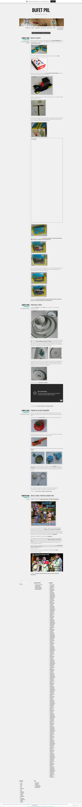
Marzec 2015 (52, 737)
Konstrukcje (26, 41)
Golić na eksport (37, 585)
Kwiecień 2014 (52, 750)
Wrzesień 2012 (52, 771)
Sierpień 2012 (52, 772)
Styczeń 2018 (52, 699)
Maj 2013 (51, 762)
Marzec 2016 (52, 724)
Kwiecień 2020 (52, 669)
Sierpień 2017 (52, 705)
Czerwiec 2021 (52, 653)
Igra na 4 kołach (35, 38)
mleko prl (39, 491)
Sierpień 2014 (52, 745)
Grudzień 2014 (52, 741)
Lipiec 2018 (51, 693)
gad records (37, 573)
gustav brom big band (43, 573)
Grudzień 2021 (52, 647)
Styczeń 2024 (52, 619)
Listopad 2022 (52, 634)
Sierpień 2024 (52, 611)
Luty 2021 (51, 658)
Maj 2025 (51, 601)
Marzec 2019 (52, 684)
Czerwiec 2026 (52, 586)
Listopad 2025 (52, 594)
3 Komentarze (26, 40)
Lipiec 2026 (51, 585)
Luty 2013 (51, 765)
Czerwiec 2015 (52, 734)
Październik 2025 (52, 595)
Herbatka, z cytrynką (38, 586)
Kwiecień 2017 (52, 709)
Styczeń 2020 (52, 672)
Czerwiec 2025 (52, 600)
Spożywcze (27, 308)
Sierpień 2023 (52, 624)
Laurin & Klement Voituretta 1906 (51, 299)
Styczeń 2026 (52, 592)
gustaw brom (57, 573)
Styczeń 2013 (52, 766)
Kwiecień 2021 (52, 656)
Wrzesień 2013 (52, 757)
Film (21, 786)
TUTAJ (44, 307)
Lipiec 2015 (51, 733)
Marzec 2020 (52, 670)
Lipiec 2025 (51, 599)
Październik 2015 (52, 729)
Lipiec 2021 (51, 652)
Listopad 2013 (52, 755)
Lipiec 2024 (51, 612)
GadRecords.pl (49, 536)
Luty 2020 (51, 671)
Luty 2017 (51, 712)
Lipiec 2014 (51, 746)
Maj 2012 (51, 775)
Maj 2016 (51, 722)
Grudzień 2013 (52, 754)
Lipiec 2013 (51, 760)
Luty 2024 (51, 618)
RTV (21, 797)
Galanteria (22, 788)
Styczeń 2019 (52, 686)
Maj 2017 (51, 708)
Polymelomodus (33, 574)
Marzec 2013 (52, 764)
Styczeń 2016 (52, 726)
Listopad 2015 (52, 728)
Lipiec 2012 (51, 773)
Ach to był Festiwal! (38, 589)
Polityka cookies (34, 805)
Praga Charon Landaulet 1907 (40, 300)
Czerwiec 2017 (52, 707)
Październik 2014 (52, 743)
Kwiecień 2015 (52, 736)
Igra (36, 299)
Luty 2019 (51, 685)
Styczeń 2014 (52, 753)
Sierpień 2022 (52, 638)
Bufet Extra (43, 28)
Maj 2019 (51, 681)
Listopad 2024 (52, 608)
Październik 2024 (52, 609)
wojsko (21, 800)
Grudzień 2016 (52, 714)
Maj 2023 (51, 628)
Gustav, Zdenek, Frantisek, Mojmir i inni (42, 496)
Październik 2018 (52, 689)
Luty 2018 (51, 698)
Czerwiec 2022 (52, 640)
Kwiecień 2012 (52, 776)
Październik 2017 (52, 703)
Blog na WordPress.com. (31, 806)
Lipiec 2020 (51, 666)
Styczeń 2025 (52, 605)
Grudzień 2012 (52, 767)
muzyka (27, 499)
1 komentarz (26, 306)
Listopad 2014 (52, 742)
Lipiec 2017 (51, 706)
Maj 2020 (51, 668)
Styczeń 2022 (52, 646)
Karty (21, 790)
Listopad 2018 (52, 688)
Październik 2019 (52, 676)
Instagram (37, 28)
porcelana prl (43, 405)
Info (21, 789)
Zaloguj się (37, 783)
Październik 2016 (52, 716)
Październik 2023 (52, 622)
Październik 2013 (52, 756)
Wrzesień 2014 (52, 744)
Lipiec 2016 (51, 719)
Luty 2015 (51, 738)
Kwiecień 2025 (52, 602)
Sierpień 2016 (52, 718)
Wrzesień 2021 (52, 650)
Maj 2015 (51, 735)
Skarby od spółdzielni (38, 588)
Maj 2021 (51, 655)
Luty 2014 (51, 752)
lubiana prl (39, 405)
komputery (22, 791)
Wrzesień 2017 (52, 704)
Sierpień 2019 (52, 678)
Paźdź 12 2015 (25, 410)
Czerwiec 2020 (52, 667)
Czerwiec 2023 (52, 627)
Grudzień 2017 (52, 700)
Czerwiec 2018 (52, 694)
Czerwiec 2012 (52, 774)
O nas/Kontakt (60, 29)
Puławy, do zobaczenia (38, 584)
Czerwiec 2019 (52, 680)
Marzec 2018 (52, 697)
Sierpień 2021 (52, 651)
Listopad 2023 (52, 621)
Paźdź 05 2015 (25, 496)
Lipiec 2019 (51, 679)
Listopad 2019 (52, 675)
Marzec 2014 (52, 751)
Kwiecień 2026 (52, 589)
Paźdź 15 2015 (25, 305)
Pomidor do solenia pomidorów (40, 410)
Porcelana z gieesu (36, 305)
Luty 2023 (51, 631)
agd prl (36, 491)
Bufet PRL (41, 10)
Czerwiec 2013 (52, 761)
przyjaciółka (22, 796)
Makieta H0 (28, 28)
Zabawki (21, 801)
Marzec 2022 (52, 643)
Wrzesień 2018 (52, 690)
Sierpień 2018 (52, 691)
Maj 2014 (51, 748)
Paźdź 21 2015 (25, 38)
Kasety (32, 28)
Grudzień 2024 (52, 607)
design (22, 41)
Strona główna (60, 28)
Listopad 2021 (52, 648)
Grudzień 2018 (52, 687)
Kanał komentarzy (38, 786)
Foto (21, 787)
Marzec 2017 (52, 710)
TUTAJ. (58, 55)
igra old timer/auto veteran (41, 299)
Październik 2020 (52, 662)
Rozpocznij (53, 1)
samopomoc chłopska (49, 405)
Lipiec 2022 (51, 639)
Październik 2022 (52, 636)
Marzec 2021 (52, 657)
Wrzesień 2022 (52, 637)
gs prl (36, 405)
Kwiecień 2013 (52, 763)
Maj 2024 (51, 614)
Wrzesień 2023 (52, 623)
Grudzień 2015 (52, 727)
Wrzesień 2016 (52, 717)
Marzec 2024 (52, 617)
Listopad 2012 (52, 769)
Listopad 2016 (52, 715)
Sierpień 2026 (52, 584)
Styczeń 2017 (52, 713)
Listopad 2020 (52, 661)
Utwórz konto (37, 782)
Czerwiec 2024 (52, 613)
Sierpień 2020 (52, 665)
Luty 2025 (51, 604)
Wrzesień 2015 (52, 731)
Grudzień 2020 (52, 660)
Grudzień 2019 (52, 674)
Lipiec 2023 (51, 626)
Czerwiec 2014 (52, 747)
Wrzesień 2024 (52, 610)
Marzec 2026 (52, 590)
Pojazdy (27, 43)
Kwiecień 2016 (52, 723)
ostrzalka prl (43, 491)
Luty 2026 (51, 591)
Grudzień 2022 (52, 633)
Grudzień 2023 (52, 620)
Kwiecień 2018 (52, 696)
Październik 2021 (52, 649)
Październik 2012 (52, 770)
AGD (21, 308)
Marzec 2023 (52, 630)
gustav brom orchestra (50, 573)
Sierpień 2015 (52, 732)
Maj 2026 (51, 588)
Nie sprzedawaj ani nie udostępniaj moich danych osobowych (45, 806)
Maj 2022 (51, 641)
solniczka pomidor (49, 491)
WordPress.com (37, 787)
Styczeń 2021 (52, 659)
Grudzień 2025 (52, 593)
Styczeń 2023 (52, 632)
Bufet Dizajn (49, 28)
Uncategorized (22, 799)
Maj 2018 (51, 695)
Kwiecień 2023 (52, 629)
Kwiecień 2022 (52, 642)
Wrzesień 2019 (52, 677)
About (54, 28)
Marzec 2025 (52, 603)
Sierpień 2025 (52, 598)
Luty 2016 (51, 725)
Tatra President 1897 (48, 300)
